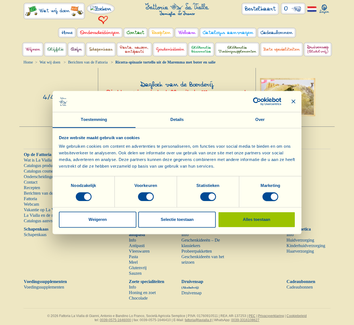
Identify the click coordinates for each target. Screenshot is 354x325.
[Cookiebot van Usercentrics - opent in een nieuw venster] (257, 101)
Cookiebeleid (297, 316)
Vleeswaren (139, 251)
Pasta (133, 256)
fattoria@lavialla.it (198, 320)
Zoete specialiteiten (146, 281)
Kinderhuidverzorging (306, 245)
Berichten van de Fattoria (88, 62)
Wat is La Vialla (38, 160)
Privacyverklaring (271, 316)
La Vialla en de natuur (43, 215)
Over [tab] (260, 119)
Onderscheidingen (40, 176)
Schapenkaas (36, 229)
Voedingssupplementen (45, 281)
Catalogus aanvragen (42, 220)
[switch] (146, 196)
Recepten (32, 187)
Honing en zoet (142, 292)
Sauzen (135, 273)
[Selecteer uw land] (312, 8)
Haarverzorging (300, 251)
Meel (133, 262)
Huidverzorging (300, 240)
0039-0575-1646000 (115, 320)
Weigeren (97, 219)
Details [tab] (177, 119)
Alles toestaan (256, 219)
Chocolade (138, 298)
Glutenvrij (138, 267)
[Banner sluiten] (293, 101)
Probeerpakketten (196, 251)
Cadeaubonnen (301, 281)
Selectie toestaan (177, 219)
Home (28, 62)
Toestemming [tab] (94, 119)
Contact (30, 182)
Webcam (31, 204)
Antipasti (137, 245)
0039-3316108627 (245, 320)
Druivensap (191, 292)
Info (132, 240)
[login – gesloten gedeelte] (324, 8)
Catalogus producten (42, 165)
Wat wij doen (50, 62)
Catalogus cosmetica (41, 171)
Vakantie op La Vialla (43, 209)
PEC (252, 316)
